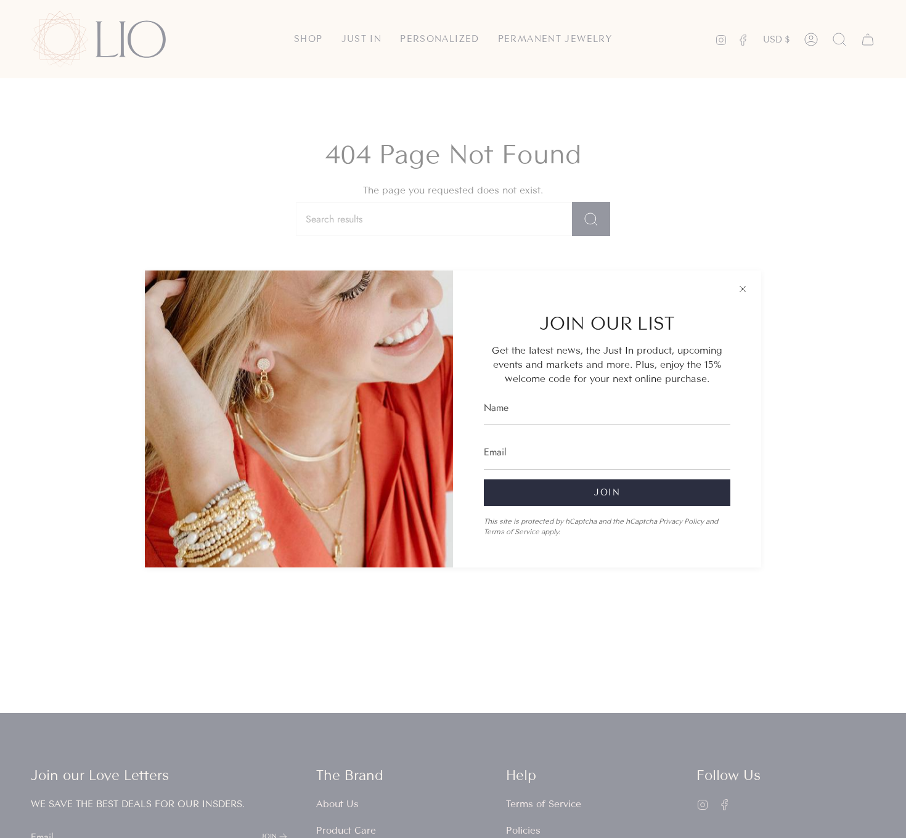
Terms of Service (511, 531)
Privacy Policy (681, 521)
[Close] (743, 289)
